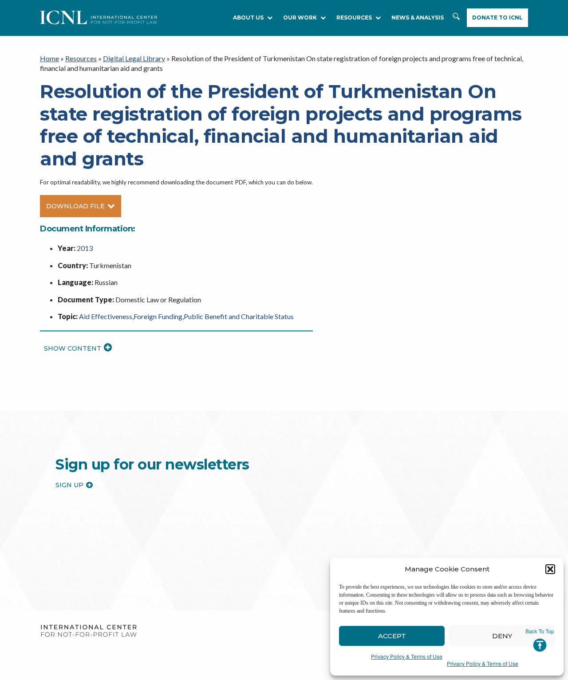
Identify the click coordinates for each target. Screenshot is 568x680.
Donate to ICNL (497, 17)
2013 (85, 248)
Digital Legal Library (134, 58)
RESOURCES (354, 17)
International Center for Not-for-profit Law (88, 631)
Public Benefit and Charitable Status (239, 316)
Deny (502, 636)
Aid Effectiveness (105, 316)
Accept (392, 636)
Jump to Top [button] (540, 640)
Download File (75, 206)
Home (49, 58)
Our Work (300, 17)
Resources (81, 58)
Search (456, 18)
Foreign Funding (158, 316)
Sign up (69, 485)
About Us (248, 17)
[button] (550, 569)
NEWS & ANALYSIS (417, 17)
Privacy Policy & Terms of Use (406, 656)
